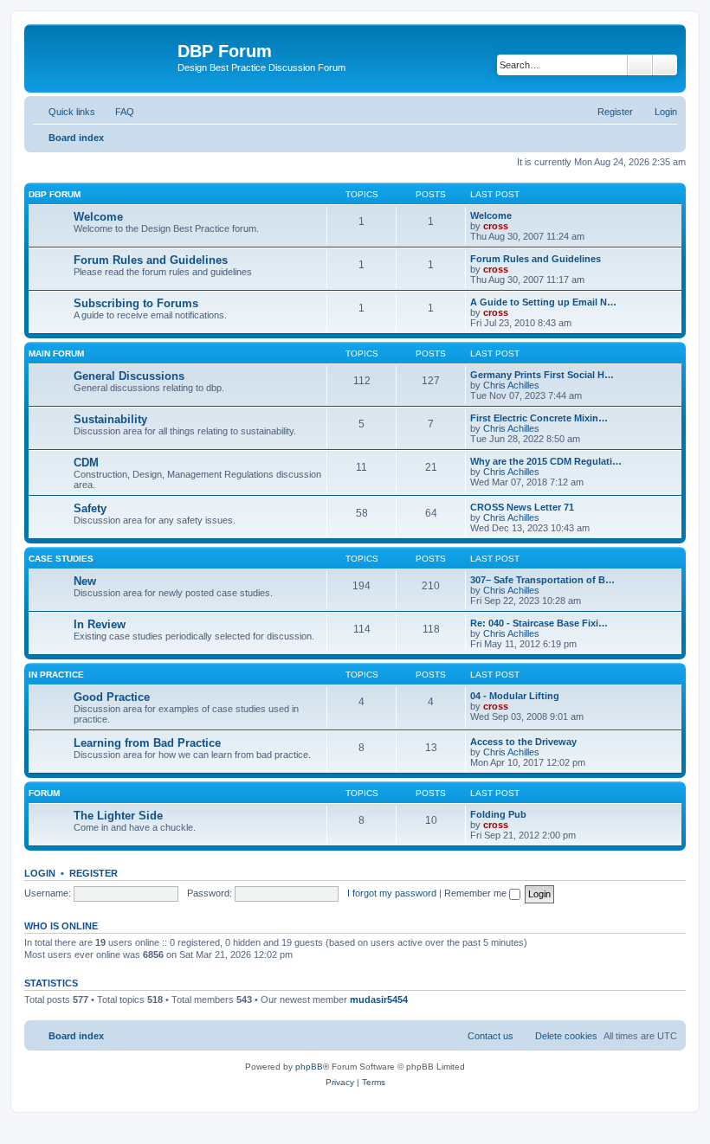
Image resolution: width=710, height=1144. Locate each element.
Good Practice (112, 697)
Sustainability (110, 419)
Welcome (98, 216)
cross (495, 226)
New (85, 581)
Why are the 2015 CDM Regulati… (546, 461)
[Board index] (103, 56)
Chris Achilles (511, 385)
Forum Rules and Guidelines (151, 260)
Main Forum (56, 353)
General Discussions (129, 376)
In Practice (56, 674)
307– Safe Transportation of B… (542, 580)
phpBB (309, 1066)
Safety (90, 508)
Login (39, 873)
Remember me (476, 893)
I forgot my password (391, 893)
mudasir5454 (379, 999)
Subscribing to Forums (136, 303)
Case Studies (61, 558)
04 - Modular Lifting (514, 696)
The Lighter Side (118, 815)
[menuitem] (117, 111)
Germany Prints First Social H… (542, 375)
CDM (86, 462)
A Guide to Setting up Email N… (543, 302)
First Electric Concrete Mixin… (539, 418)
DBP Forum (55, 194)
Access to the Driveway (523, 741)
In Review (100, 624)
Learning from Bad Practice (147, 742)
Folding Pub (498, 814)
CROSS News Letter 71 (522, 507)
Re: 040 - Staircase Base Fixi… (539, 623)
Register (93, 873)
